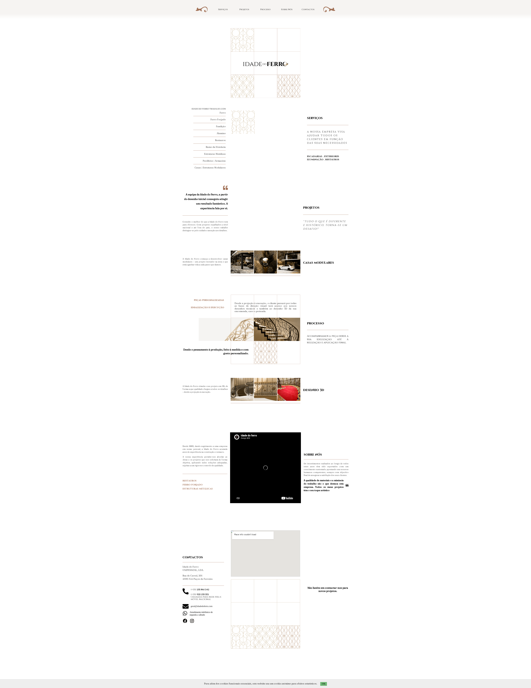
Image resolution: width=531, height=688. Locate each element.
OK (323, 683)
